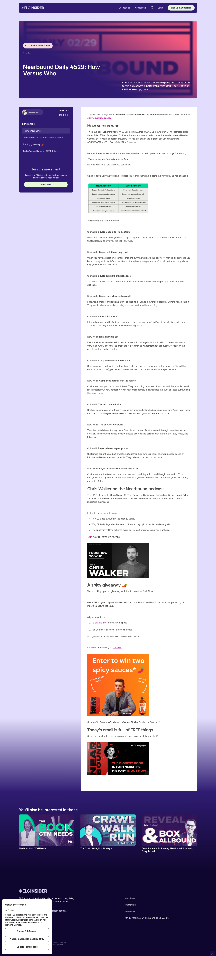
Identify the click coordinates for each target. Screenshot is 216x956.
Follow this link (99, 622)
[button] (124, 7)
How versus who (32, 131)
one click (117, 647)
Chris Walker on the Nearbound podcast (43, 137)
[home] (32, 7)
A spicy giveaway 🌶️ (33, 144)
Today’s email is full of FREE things (40, 151)
